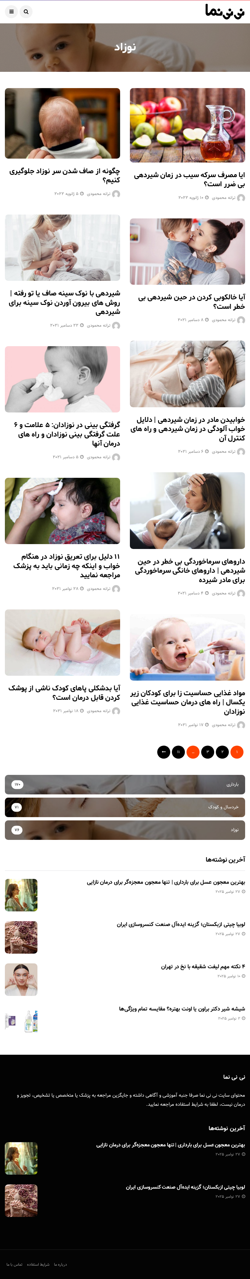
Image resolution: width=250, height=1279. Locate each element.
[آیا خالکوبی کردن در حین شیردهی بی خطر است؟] (187, 251)
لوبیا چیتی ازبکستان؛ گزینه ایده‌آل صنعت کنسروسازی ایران (181, 924)
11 (178, 752)
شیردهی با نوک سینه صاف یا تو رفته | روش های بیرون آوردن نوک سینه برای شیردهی (64, 303)
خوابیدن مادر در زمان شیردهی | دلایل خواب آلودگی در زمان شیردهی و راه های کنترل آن (188, 429)
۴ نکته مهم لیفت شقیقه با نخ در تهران (203, 967)
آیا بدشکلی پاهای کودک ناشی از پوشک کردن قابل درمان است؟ (64, 693)
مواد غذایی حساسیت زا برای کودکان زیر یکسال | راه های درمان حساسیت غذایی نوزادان (187, 702)
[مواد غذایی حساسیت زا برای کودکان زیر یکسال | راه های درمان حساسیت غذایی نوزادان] (187, 647)
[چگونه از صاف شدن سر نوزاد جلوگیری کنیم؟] (62, 123)
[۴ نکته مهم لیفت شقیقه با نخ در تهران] (21, 979)
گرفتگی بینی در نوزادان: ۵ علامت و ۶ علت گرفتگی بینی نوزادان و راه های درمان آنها (67, 434)
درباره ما (60, 1265)
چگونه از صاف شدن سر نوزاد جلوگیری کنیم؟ (64, 176)
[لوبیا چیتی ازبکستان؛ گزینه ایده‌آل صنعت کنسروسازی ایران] (21, 937)
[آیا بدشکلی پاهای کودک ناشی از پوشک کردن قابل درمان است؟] (62, 642)
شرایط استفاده (189, 1104)
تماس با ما (14, 1265)
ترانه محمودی (223, 198)
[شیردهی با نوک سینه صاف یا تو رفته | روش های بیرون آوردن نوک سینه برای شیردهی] (62, 248)
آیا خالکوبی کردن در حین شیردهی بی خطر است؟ (191, 302)
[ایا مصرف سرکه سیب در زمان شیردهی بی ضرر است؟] (187, 125)
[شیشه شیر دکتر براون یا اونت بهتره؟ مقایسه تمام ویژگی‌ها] (21, 1022)
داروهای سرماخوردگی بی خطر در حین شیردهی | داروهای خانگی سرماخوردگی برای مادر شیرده (190, 571)
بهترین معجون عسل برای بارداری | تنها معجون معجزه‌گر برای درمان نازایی (166, 882)
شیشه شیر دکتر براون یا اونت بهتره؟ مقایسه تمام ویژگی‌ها (182, 1009)
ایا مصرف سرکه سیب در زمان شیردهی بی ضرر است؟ (189, 179)
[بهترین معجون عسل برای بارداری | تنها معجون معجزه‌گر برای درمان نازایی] (21, 895)
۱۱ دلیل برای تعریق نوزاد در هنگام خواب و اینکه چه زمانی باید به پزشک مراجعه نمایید (66, 566)
